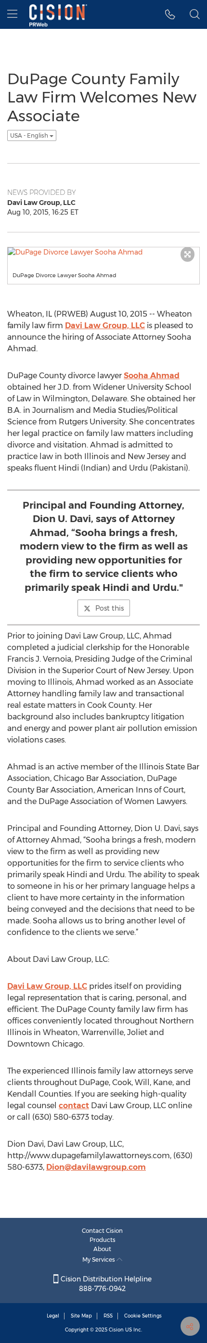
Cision (116, 1330)
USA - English (30, 135)
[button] (170, 14)
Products (103, 1239)
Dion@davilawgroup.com (96, 1167)
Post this (109, 608)
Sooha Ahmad (152, 375)
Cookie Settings (143, 1316)
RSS (108, 1316)
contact (74, 1105)
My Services (99, 1259)
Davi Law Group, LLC (105, 325)
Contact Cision (102, 1230)
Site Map (81, 1316)
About (102, 1249)
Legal (53, 1316)
